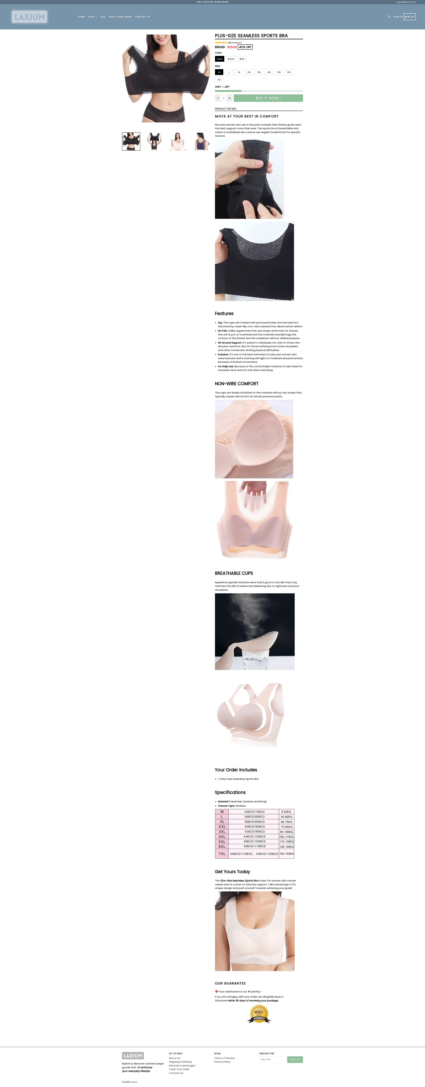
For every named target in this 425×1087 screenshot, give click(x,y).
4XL (269, 72)
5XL (279, 72)
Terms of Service (224, 1058)
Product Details (225, 108)
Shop (91, 16)
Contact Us (142, 16)
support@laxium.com (406, 2)
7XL (219, 79)
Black (231, 59)
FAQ (102, 16)
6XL (289, 72)
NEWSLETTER (266, 1053)
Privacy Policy (222, 1061)
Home (81, 16)
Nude (219, 59)
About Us (174, 1058)
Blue (242, 59)
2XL (249, 72)
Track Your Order (120, 16)
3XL (259, 72)
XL (239, 72)
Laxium (133, 1082)
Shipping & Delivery (180, 1061)
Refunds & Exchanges (182, 1065)
